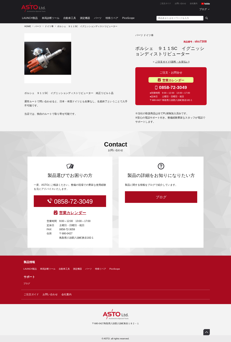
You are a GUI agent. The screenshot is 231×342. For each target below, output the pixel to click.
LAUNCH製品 (30, 18)
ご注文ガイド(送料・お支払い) (172, 61)
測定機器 (85, 18)
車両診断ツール (50, 18)
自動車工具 (69, 18)
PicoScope (128, 18)
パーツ (98, 18)
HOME (27, 26)
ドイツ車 (49, 26)
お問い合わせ (180, 3)
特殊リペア (112, 18)
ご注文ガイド (165, 3)
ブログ (203, 9)
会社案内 (193, 3)
